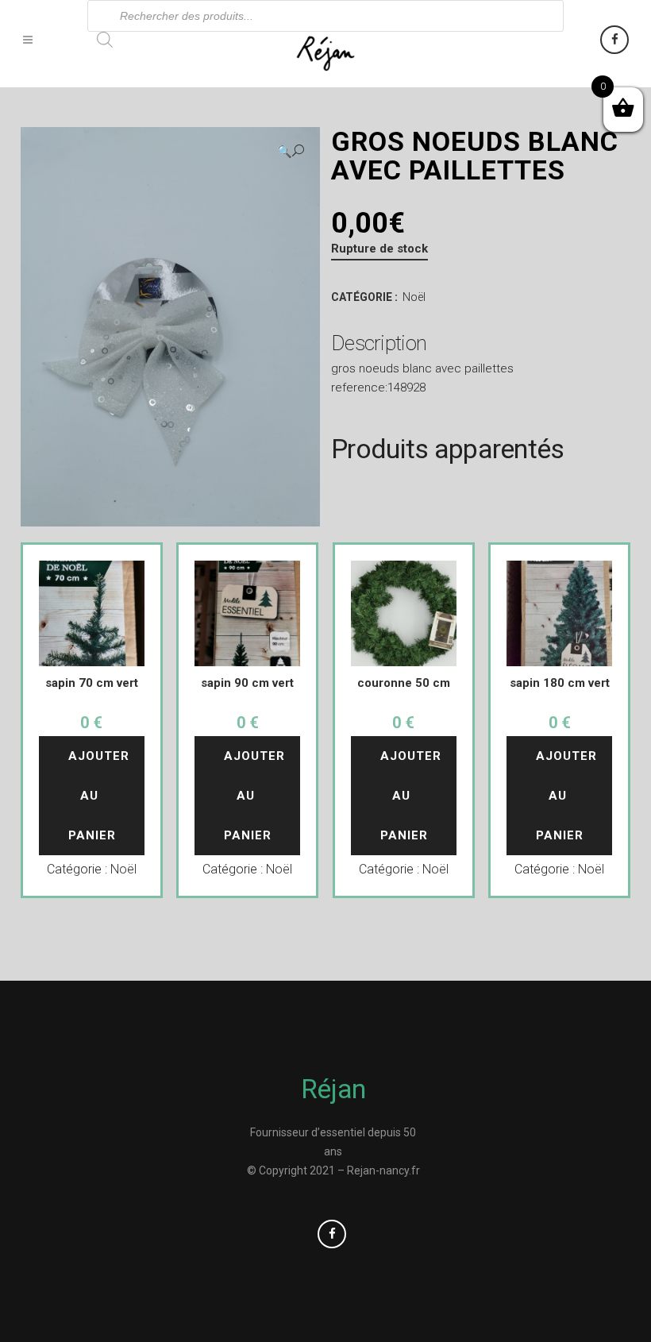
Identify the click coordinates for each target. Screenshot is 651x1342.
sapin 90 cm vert (247, 683)
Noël (414, 297)
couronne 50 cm (403, 683)
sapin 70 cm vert (91, 683)
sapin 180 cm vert (560, 683)
